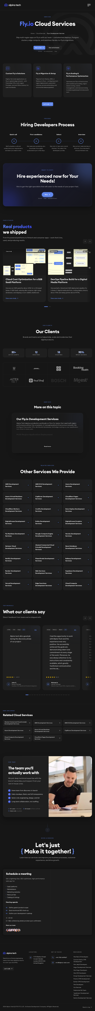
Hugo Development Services (82, 967)
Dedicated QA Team (79, 990)
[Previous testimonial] (85, 618)
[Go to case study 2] (50, 306)
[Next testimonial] (90, 618)
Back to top (86, 1007)
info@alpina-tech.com (63, 962)
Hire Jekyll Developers (80, 964)
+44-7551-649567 (61, 957)
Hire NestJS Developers (80, 957)
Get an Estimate (54, 47)
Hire (46, 194)
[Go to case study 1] (46, 306)
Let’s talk (7, 969)
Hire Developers (78, 984)
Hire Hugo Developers (80, 970)
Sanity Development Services (82, 998)
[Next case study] (90, 241)
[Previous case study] (85, 241)
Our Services (77, 987)
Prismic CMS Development (81, 979)
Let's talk (46, 104)
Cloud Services (40, 33)
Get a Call (38, 47)
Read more (47, 446)
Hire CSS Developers (79, 973)
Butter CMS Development (81, 981)
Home (32, 33)
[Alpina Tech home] (14, 953)
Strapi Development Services (82, 976)
